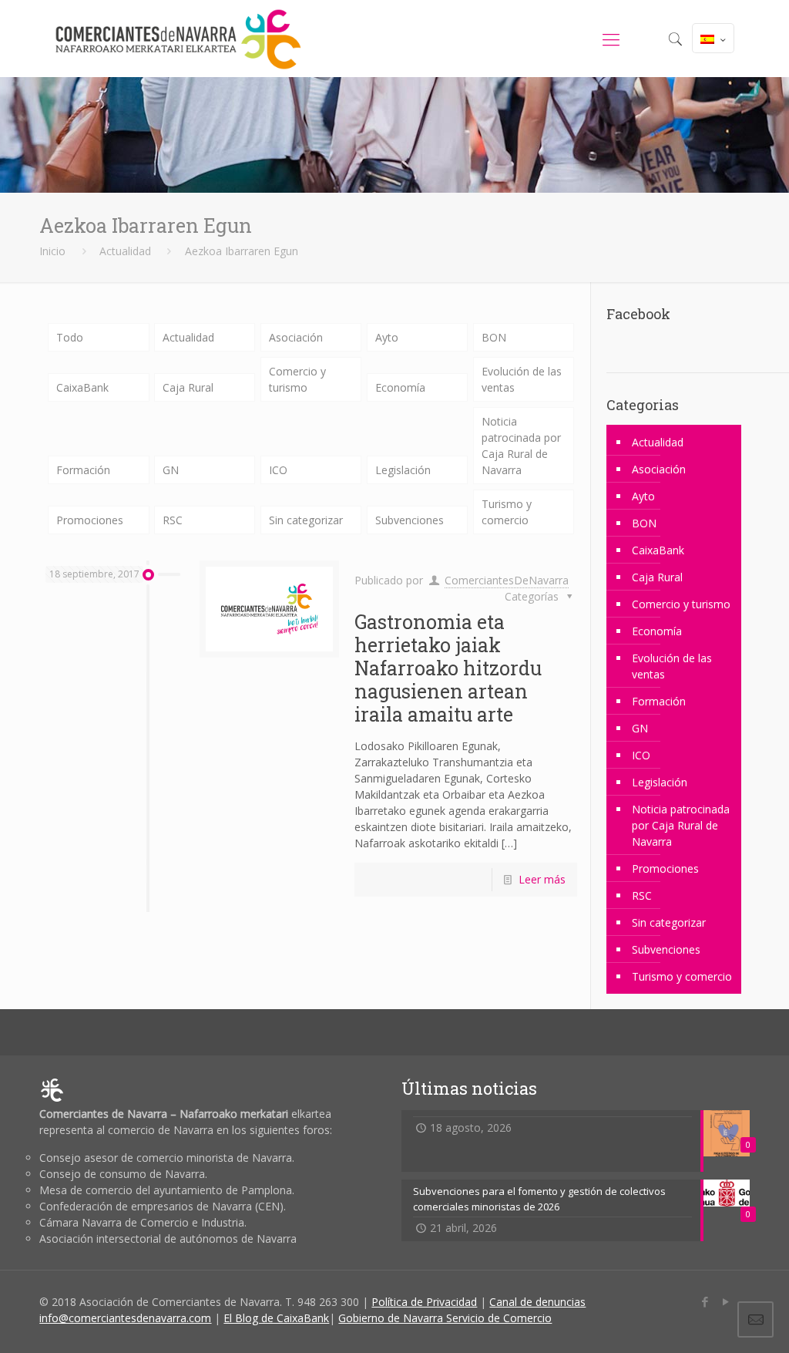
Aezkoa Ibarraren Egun (241, 251)
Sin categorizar (306, 520)
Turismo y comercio (507, 511)
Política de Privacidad (424, 1301)
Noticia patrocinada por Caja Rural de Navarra (521, 445)
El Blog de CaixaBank (276, 1318)
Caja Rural (188, 387)
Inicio (52, 251)
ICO (278, 470)
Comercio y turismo (297, 379)
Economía (400, 387)
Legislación (403, 470)
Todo (69, 337)
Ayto (386, 337)
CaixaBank (82, 387)
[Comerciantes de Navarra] (178, 38)
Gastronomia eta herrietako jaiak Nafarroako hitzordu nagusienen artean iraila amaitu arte (448, 668)
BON (494, 337)
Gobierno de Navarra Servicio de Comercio (445, 1318)
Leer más (542, 879)
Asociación (296, 337)
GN (171, 470)
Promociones (89, 520)
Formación (83, 470)
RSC (173, 520)
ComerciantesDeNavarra (507, 580)
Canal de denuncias (537, 1301)
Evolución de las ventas (522, 379)
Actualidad (125, 251)
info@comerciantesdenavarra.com (125, 1318)
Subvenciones (409, 520)
